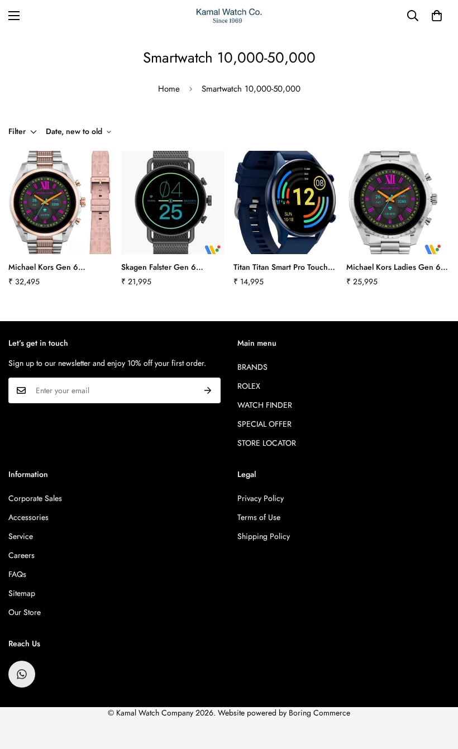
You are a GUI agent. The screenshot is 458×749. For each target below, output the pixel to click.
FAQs (17, 574)
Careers (21, 555)
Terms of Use (258, 517)
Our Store (24, 612)
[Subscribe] (208, 390)
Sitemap (21, 593)
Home (169, 89)
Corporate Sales (35, 498)
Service (20, 536)
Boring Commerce (319, 712)
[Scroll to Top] (436, 688)
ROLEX (248, 386)
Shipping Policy (263, 536)
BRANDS (252, 367)
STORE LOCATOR (266, 443)
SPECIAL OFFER (264, 424)
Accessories (28, 517)
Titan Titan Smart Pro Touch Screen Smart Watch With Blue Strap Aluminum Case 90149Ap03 (280, 267)
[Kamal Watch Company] (229, 16)
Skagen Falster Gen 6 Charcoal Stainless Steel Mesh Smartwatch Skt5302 (167, 267)
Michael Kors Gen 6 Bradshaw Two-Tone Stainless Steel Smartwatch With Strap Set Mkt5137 (58, 267)
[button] (437, 15)
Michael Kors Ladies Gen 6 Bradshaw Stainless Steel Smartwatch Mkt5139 (393, 267)
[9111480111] (21, 674)
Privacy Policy (260, 498)
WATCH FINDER (264, 405)
